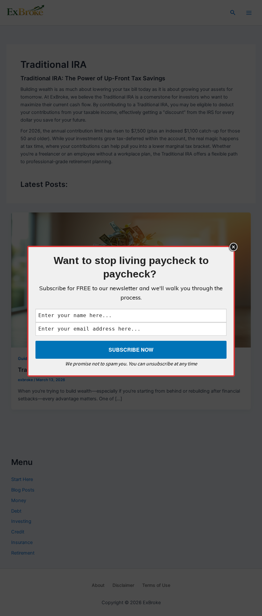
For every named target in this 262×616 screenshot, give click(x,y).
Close (233, 247)
